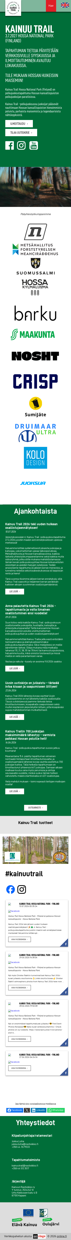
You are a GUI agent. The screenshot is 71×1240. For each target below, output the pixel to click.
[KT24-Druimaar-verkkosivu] (35, 432)
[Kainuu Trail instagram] (22, 148)
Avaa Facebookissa (18, 939)
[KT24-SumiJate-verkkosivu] (35, 407)
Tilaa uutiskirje (20, 132)
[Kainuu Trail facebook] (10, 148)
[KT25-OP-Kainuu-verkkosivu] (63, 334)
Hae (51, 5)
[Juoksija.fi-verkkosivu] (32, 483)
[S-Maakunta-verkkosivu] (32, 335)
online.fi (62, 1236)
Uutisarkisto (34, 807)
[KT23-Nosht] (35, 356)
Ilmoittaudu (17, 123)
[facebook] (36, 911)
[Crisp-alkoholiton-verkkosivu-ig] (35, 381)
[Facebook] (10, 889)
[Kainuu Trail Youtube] (34, 148)
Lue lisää (13, 591)
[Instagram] (21, 889)
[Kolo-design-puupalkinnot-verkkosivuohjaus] (35, 458)
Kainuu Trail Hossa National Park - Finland (39, 904)
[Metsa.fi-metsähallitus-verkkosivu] (35, 249)
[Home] (65, 5)
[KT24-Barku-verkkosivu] (35, 313)
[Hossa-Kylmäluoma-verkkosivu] (35, 288)
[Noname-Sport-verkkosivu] (35, 232)
